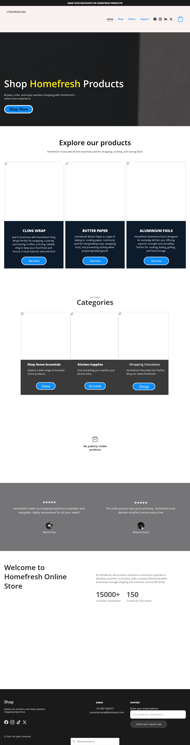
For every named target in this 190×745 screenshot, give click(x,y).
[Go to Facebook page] (156, 19)
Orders (132, 19)
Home (110, 19)
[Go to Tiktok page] (18, 722)
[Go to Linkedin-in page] (167, 19)
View (45, 386)
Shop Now (18, 109)
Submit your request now (148, 724)
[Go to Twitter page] (171, 19)
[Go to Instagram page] (161, 19)
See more (34, 260)
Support (144, 19)
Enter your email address (144, 708)
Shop (120, 19)
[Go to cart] (180, 19)
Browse (95, 386)
